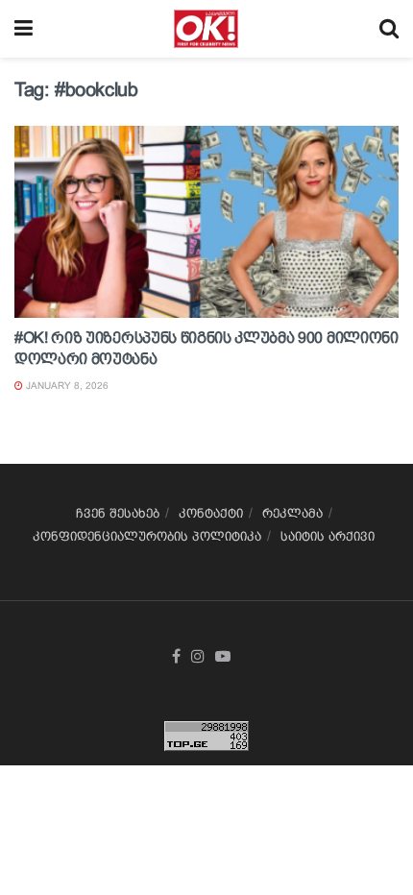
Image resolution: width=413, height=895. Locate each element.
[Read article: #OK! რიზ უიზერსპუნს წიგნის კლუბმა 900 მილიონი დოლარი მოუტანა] (206, 222)
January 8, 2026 (66, 385)
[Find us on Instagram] (198, 656)
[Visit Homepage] (206, 29)
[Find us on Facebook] (176, 656)
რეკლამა (292, 513)
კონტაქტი (211, 513)
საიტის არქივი (327, 536)
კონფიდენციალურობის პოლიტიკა (147, 536)
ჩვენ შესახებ (117, 513)
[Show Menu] (23, 29)
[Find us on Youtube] (223, 656)
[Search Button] (389, 29)
